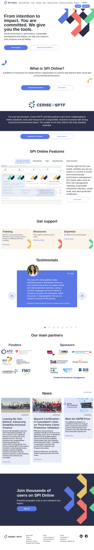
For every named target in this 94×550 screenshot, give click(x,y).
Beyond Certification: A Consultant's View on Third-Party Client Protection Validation (47, 423)
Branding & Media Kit (67, 541)
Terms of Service (48, 539)
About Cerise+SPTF (44, 47)
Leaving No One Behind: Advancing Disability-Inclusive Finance (14, 423)
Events (62, 539)
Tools (33, 3)
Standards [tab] (37, 161)
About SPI (29, 535)
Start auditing (16, 47)
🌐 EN (84, 2)
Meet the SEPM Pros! (77, 418)
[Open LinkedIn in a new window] (81, 536)
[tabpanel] (47, 185)
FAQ (44, 535)
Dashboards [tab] (57, 161)
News (44, 3)
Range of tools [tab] (23, 161)
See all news (87, 392)
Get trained (6, 244)
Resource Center (53, 3)
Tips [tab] (47, 161)
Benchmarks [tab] (72, 161)
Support (76, 3)
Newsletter (63, 537)
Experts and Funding (66, 3)
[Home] (10, 2)
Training (38, 3)
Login (78, 6)
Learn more (62, 87)
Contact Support (48, 537)
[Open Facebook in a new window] (86, 536)
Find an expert (69, 239)
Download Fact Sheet (35, 87)
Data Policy (47, 541)
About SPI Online (24, 3)
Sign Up (86, 6)
